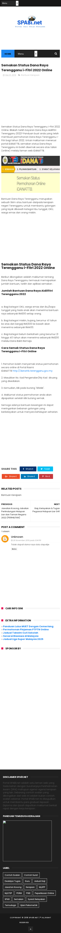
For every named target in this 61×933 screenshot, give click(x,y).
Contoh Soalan (12, 875)
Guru (27, 881)
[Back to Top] (30, 928)
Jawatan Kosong (13, 887)
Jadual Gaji (39, 881)
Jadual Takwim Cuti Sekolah (20, 632)
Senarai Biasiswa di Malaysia (20, 636)
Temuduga (10, 905)
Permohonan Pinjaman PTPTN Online (26, 629)
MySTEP (8, 893)
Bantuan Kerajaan (30, 75)
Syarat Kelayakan (36, 899)
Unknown (17, 537)
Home (8, 53)
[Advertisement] (30, 102)
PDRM (19, 893)
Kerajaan (30, 887)
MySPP (42, 887)
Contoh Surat (31, 875)
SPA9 (7, 899)
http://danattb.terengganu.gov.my (33, 370)
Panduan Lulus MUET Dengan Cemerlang (28, 626)
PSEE (28, 893)
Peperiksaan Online (44, 893)
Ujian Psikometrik (28, 905)
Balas (14, 549)
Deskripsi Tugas (12, 881)
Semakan (18, 899)
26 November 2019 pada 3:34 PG (27, 540)
